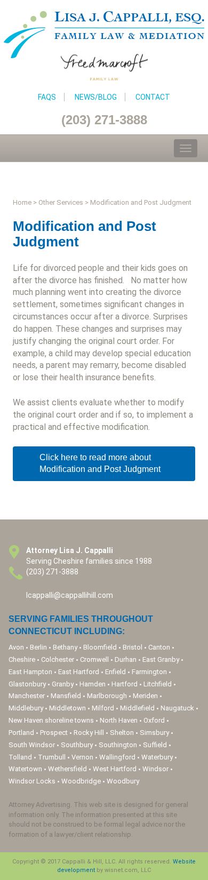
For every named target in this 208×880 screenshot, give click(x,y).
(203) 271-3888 (104, 120)
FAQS (47, 97)
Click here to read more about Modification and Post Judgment (100, 463)
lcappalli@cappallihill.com (69, 595)
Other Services (60, 202)
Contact (152, 97)
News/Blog (96, 97)
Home (22, 202)
